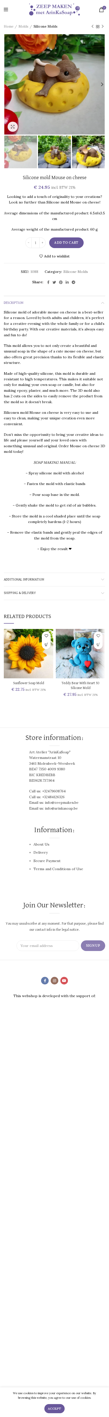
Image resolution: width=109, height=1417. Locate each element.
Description (13, 303)
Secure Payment (47, 861)
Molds (23, 26)
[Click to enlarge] (13, 127)
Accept (54, 1408)
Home (8, 26)
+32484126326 (53, 797)
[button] (46, 644)
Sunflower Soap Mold (28, 683)
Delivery (40, 852)
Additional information (24, 579)
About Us (41, 844)
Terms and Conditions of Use (58, 869)
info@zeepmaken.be (62, 802)
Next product (102, 26)
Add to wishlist (57, 256)
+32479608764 (54, 791)
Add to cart (66, 242)
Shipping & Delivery (20, 593)
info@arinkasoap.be (61, 808)
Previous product (92, 26)
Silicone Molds (45, 26)
